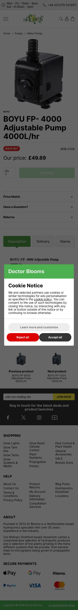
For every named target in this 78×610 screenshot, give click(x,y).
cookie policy (43, 299)
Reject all (22, 337)
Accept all (55, 337)
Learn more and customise (39, 327)
